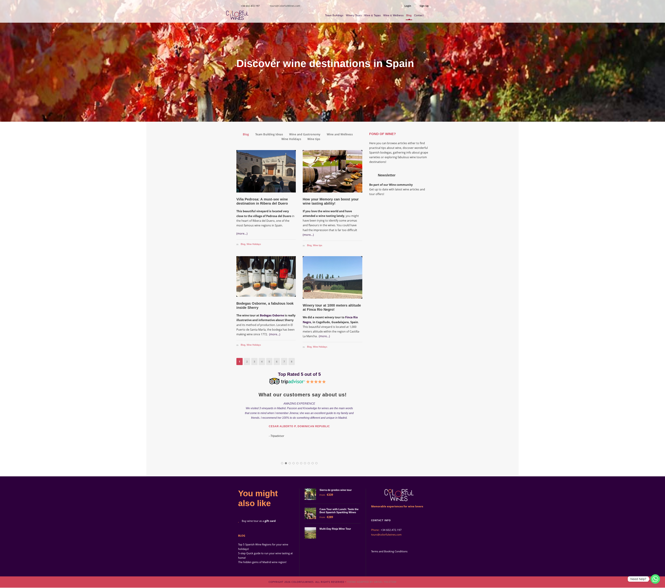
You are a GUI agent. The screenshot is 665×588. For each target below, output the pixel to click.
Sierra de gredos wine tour (336, 489)
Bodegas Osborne (272, 315)
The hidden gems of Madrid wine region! (262, 562)
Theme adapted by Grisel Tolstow (371, 581)
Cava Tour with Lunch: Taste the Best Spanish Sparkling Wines (339, 511)
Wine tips (313, 139)
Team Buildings (334, 15)
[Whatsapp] (655, 579)
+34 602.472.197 (250, 5)
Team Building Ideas (269, 134)
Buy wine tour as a (259, 521)
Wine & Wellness (393, 15)
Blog (409, 15)
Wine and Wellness (340, 134)
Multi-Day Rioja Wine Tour (335, 528)
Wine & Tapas (372, 15)
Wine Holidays (291, 139)
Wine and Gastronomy (305, 134)
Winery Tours (354, 15)
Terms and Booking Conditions (389, 551)
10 (316, 463)
